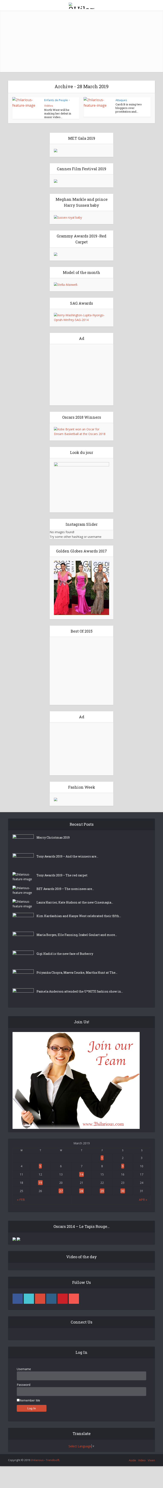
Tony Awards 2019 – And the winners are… (67, 856)
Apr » (143, 1200)
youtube (74, 1299)
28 (81, 1191)
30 (122, 1191)
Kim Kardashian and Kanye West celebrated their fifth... (79, 916)
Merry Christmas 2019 (53, 837)
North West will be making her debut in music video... (57, 113)
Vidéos (48, 105)
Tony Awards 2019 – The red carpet (62, 875)
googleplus (40, 1299)
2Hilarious (37, 1460)
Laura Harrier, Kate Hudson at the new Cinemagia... (75, 902)
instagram (51, 1299)
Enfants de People (56, 100)
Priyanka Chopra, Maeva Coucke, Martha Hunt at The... (77, 973)
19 (40, 1183)
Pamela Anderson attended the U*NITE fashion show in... (80, 991)
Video (142, 1460)
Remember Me (30, 1400)
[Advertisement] (81, 42)
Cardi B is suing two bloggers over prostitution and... (128, 107)
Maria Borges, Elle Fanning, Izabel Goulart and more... (77, 935)
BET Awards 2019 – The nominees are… (65, 889)
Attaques (121, 100)
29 (102, 1191)
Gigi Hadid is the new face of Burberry (65, 954)
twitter (29, 1299)
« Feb (21, 1200)
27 (61, 1191)
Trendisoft (52, 1460)
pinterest (63, 1299)
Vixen (151, 1460)
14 (81, 1174)
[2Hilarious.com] (81, 5)
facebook (18, 1299)
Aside (132, 1460)
